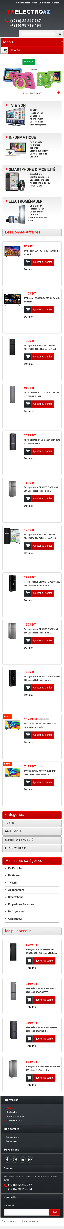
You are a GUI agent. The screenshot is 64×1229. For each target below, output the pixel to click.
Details (28, 269)
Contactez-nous (14, 1120)
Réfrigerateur (17, 911)
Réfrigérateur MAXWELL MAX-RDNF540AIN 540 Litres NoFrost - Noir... (40, 349)
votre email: (9, 1205)
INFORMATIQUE (13, 831)
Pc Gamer (14, 875)
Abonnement (16, 889)
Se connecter (23, 2)
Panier (55, 2)
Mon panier (11, 1141)
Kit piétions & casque (21, 904)
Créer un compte (41, 2)
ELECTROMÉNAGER (15, 848)
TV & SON (10, 823)
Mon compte (12, 1137)
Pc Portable (15, 868)
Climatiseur (15, 918)
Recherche (12, 1112)
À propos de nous (15, 1116)
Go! (55, 1212)
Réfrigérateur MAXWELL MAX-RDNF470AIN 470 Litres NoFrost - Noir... (40, 538)
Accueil (10, 1108)
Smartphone (15, 897)
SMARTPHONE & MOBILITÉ (19, 840)
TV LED (12, 882)
